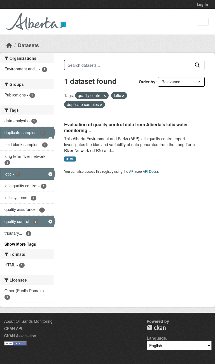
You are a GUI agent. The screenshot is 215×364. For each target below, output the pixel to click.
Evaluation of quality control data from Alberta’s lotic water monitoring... (126, 127)
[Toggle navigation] (203, 22)
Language (156, 338)
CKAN (156, 328)
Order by (147, 81)
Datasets (28, 45)
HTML (70, 159)
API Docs (150, 171)
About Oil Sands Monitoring (28, 321)
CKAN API (13, 328)
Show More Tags (20, 244)
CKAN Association (20, 335)
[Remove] (105, 95)
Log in (202, 4)
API (131, 171)
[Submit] (197, 65)
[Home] (9, 45)
